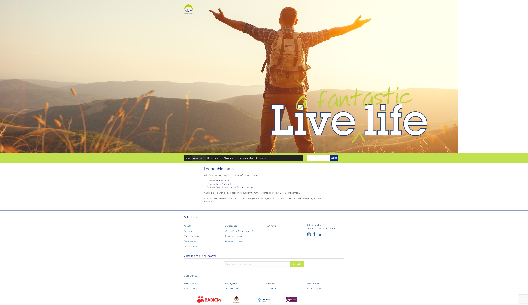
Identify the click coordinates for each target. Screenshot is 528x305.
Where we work (191, 236)
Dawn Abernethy (224, 184)
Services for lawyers (234, 236)
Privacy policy (314, 225)
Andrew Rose (222, 180)
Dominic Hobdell (245, 187)
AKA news (228, 158)
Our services (212, 158)
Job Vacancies (246, 158)
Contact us (260, 158)
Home (188, 158)
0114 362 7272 (272, 288)
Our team (188, 231)
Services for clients (234, 241)
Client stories (190, 241)
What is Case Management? (239, 231)
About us (197, 158)
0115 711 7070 (190, 288)
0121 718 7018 (231, 288)
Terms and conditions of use (321, 228)
